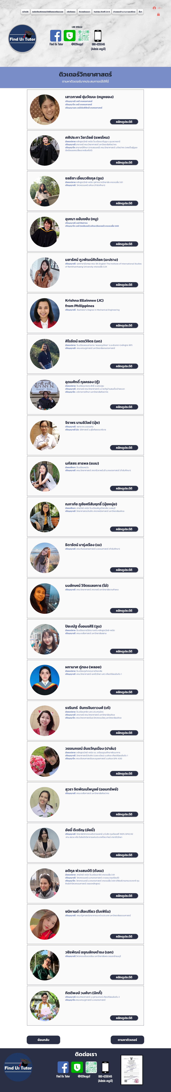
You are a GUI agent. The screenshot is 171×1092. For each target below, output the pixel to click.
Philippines (84, 306)
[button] (140, 12)
